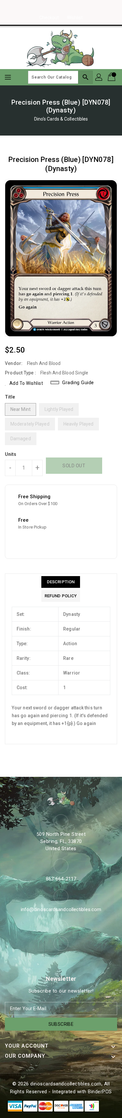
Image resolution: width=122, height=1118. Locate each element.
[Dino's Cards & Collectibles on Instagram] (61, 7)
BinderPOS (100, 1092)
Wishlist (75, 17)
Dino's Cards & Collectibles (61, 119)
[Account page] (99, 77)
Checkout (49, 17)
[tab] (60, 582)
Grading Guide (78, 382)
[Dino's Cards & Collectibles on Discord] (73, 7)
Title (10, 396)
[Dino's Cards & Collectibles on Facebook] (48, 7)
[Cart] (112, 77)
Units (11, 454)
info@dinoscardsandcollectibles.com (61, 909)
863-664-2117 (61, 879)
